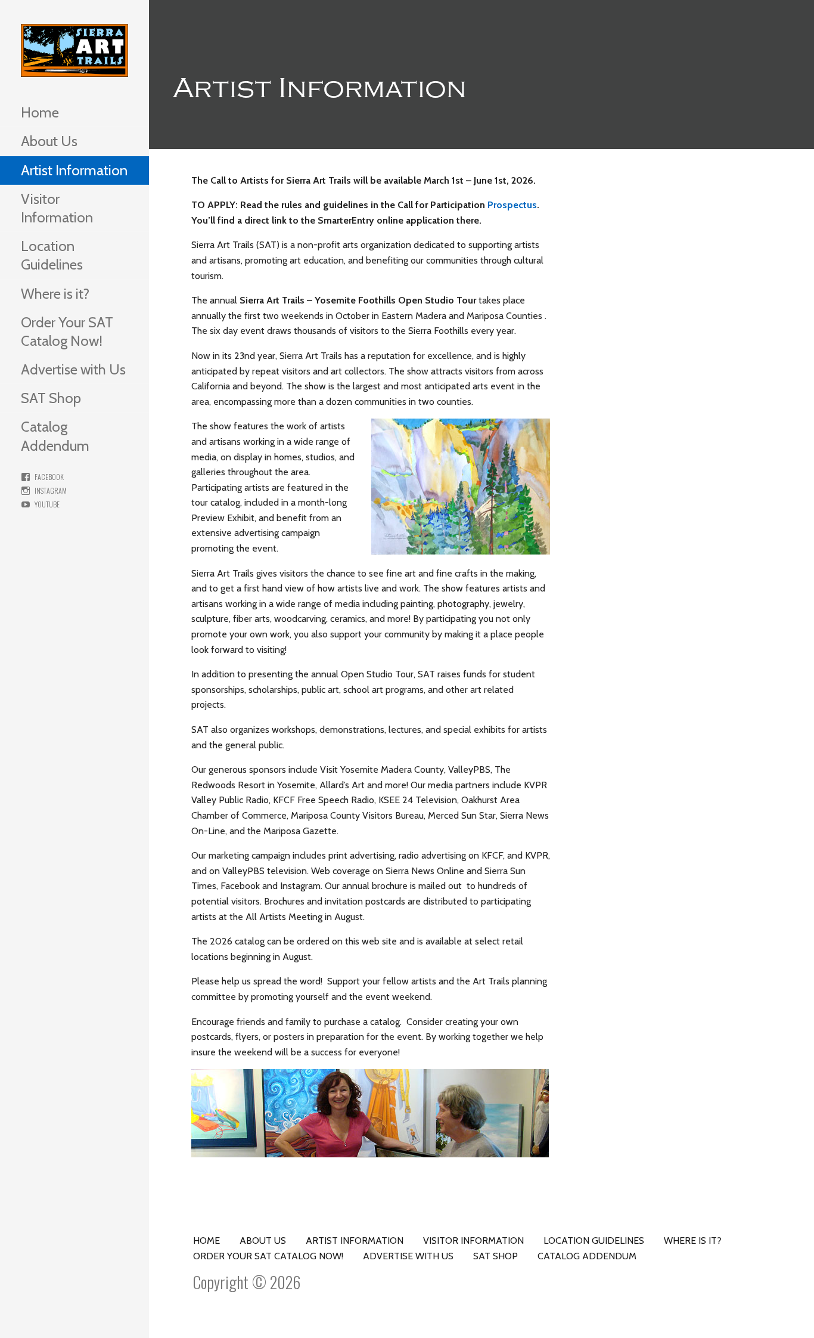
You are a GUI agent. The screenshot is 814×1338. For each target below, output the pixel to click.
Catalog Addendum (55, 436)
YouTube (47, 504)
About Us (49, 141)
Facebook (49, 477)
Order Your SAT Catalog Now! (67, 331)
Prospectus (512, 204)
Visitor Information (57, 208)
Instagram (51, 490)
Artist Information (74, 170)
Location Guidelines (52, 255)
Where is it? (55, 293)
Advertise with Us (73, 369)
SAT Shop (51, 398)
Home (40, 112)
